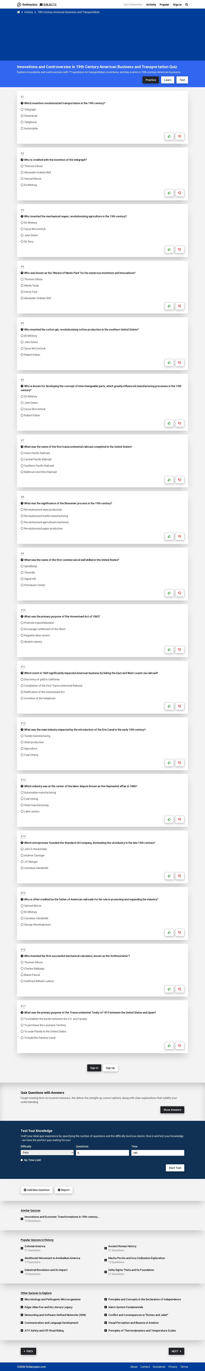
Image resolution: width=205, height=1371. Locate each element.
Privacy (173, 1366)
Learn (167, 79)
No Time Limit (32, 1160)
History (28, 12)
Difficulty (26, 1146)
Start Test (175, 1167)
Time (134, 1146)
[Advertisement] (102, 37)
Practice (151, 79)
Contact (145, 1366)
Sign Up (110, 1067)
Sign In (94, 1067)
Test (182, 79)
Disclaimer (159, 1366)
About (133, 1366)
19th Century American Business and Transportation (68, 12)
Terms (184, 1366)
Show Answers (172, 1109)
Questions (82, 1146)
